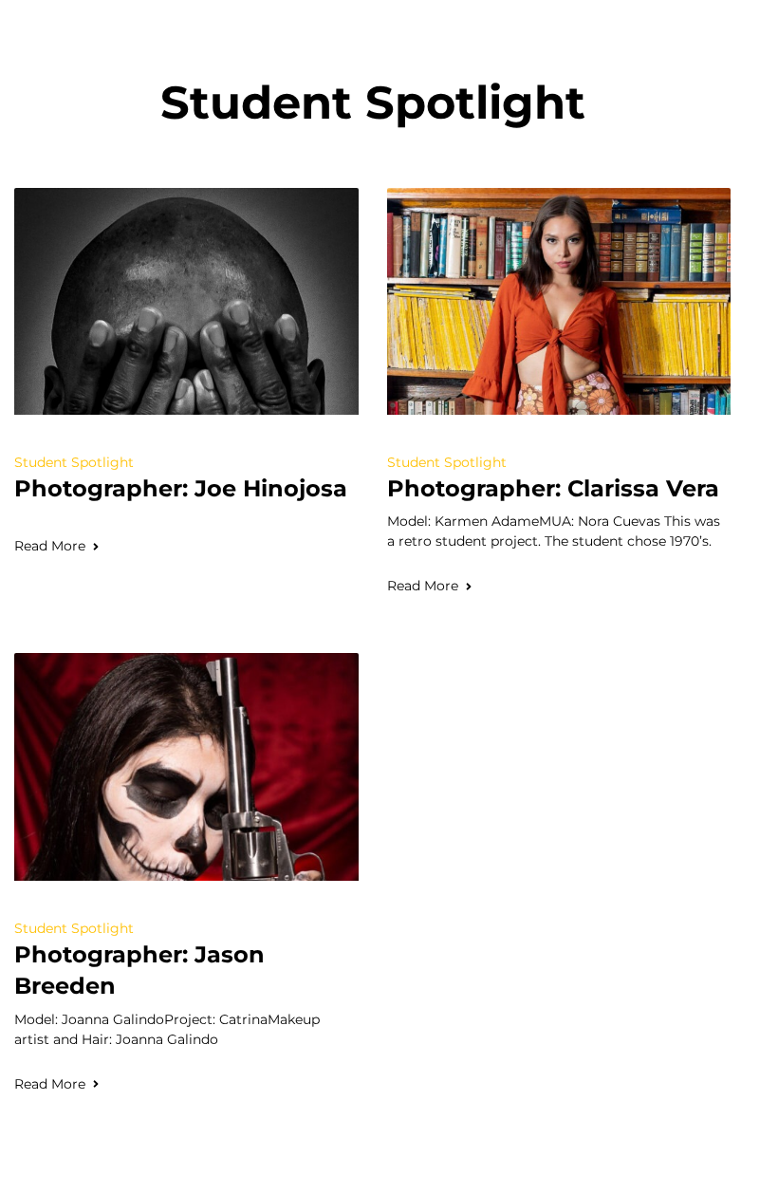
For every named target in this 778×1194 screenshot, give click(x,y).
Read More (49, 545)
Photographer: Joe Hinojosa (180, 488)
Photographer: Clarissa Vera (553, 488)
